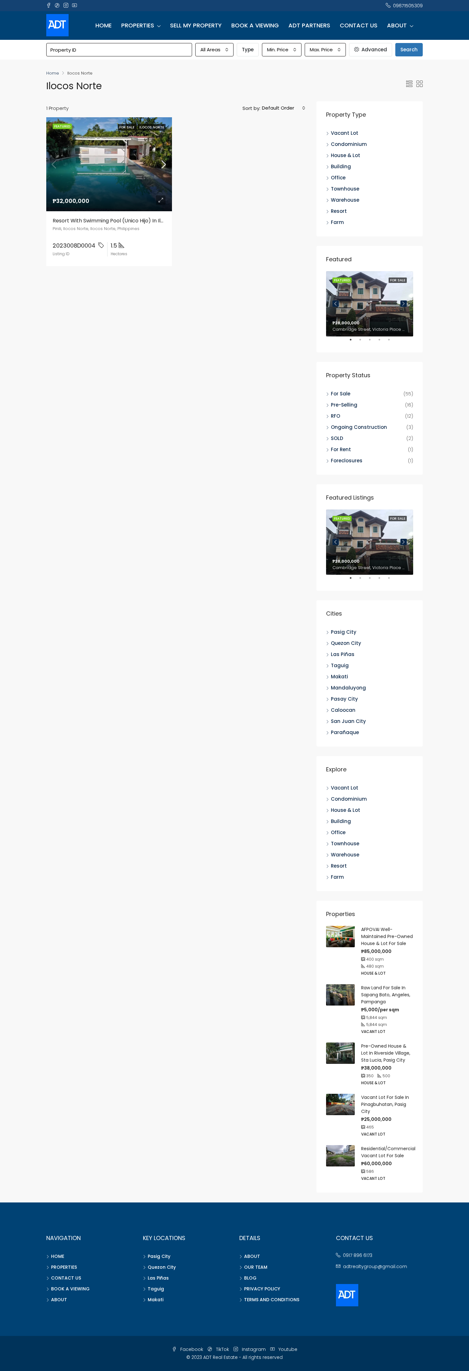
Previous (335, 303)
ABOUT (397, 25)
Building (341, 166)
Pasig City (343, 632)
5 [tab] (392, 342)
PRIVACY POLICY (262, 1289)
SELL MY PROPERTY (196, 25)
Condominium (349, 144)
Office (338, 177)
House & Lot (345, 155)
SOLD (337, 438)
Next (403, 303)
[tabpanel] (369, 303)
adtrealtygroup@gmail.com (375, 1266)
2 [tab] (363, 342)
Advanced (373, 49)
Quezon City (346, 643)
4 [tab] (382, 342)
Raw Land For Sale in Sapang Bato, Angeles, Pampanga (385, 995)
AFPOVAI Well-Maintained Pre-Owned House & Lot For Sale (387, 936)
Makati (339, 676)
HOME (103, 25)
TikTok (222, 1349)
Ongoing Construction (359, 427)
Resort (339, 211)
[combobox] (214, 49)
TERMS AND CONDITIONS (271, 1299)
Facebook (192, 1349)
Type (248, 49)
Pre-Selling (344, 404)
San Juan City (348, 721)
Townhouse (345, 188)
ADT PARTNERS (309, 25)
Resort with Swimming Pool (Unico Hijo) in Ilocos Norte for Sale (131, 220)
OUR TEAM (255, 1267)
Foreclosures (346, 460)
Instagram (254, 1349)
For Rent (341, 449)
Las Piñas (342, 654)
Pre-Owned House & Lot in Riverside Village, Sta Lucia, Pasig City (385, 1053)
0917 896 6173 (357, 1255)
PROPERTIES (137, 25)
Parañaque (345, 732)
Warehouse (345, 200)
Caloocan (343, 710)
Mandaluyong (348, 687)
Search (409, 49)
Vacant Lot (344, 133)
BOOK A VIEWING (255, 25)
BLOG (250, 1278)
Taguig (340, 665)
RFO (335, 416)
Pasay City (344, 699)
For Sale (340, 393)
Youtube (287, 1349)
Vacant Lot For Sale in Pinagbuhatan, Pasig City (385, 1104)
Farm (337, 222)
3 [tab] (373, 342)
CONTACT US (358, 25)
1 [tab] (354, 342)
